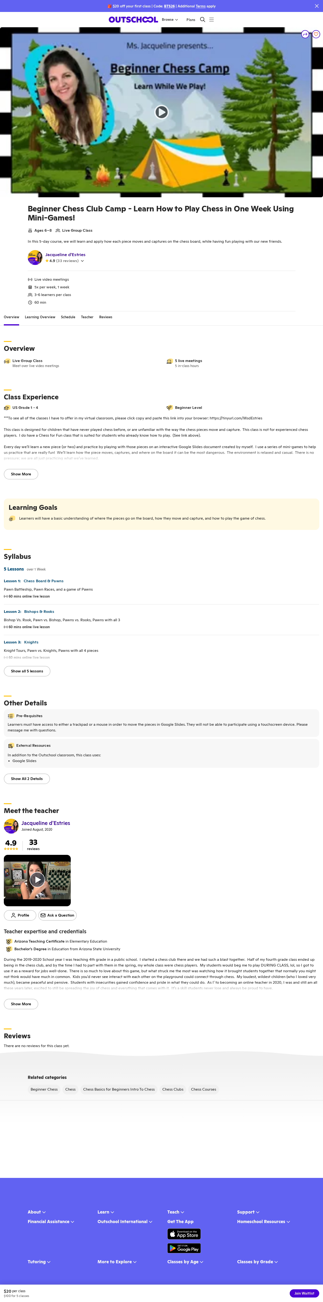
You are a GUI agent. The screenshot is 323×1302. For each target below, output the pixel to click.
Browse (168, 19)
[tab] (11, 317)
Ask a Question (60, 915)
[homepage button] (133, 19)
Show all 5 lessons (27, 671)
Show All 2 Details (27, 778)
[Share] (305, 34)
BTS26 (169, 6)
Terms (201, 6)
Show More (21, 474)
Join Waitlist (304, 1293)
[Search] (202, 19)
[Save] (316, 34)
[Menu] (211, 19)
